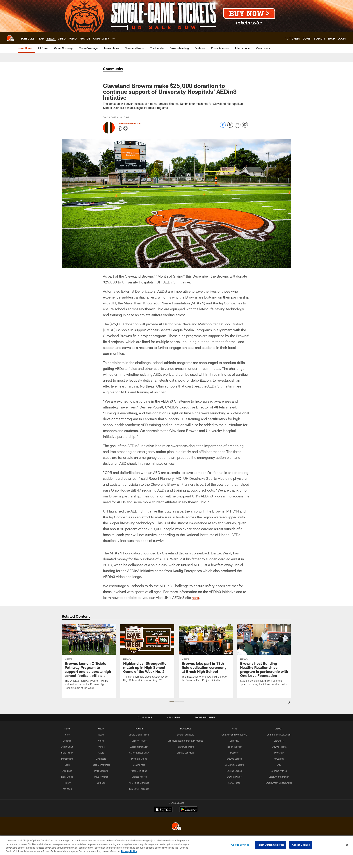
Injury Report (67, 752)
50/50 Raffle (234, 782)
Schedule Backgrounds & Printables (185, 740)
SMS (279, 764)
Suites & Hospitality (139, 752)
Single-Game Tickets (139, 734)
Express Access (139, 776)
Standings (67, 771)
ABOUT (279, 728)
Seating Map (139, 764)
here (195, 597)
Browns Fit (279, 740)
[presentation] (289, 702)
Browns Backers (234, 758)
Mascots (234, 752)
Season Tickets (139, 740)
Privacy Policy (129, 851)
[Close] (347, 845)
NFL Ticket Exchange (139, 782)
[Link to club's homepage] (10, 38)
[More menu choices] (113, 38)
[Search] (286, 38)
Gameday (234, 740)
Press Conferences (101, 764)
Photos (101, 746)
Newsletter (279, 758)
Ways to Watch (101, 776)
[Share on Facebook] (223, 126)
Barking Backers (234, 771)
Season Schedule (185, 734)
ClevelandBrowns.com (129, 123)
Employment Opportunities (278, 782)
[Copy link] (245, 125)
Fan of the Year (234, 746)
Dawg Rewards (234, 776)
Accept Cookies (301, 844)
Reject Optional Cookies (270, 844)
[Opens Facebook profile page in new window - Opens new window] (120, 128)
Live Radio (101, 758)
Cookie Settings (240, 844)
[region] (176, 845)
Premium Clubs (139, 758)
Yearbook (67, 789)
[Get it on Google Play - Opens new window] (188, 811)
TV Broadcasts (101, 771)
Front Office (67, 776)
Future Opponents (185, 746)
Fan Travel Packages (139, 789)
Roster (67, 734)
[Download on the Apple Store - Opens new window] (163, 810)
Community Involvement (279, 734)
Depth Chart (67, 746)
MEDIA (101, 728)
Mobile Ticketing (139, 771)
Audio (101, 752)
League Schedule (185, 752)
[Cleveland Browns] (176, 826)
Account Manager (139, 746)
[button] (171, 702)
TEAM (67, 728)
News (101, 734)
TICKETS (139, 728)
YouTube (101, 782)
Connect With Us (279, 771)
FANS (234, 728)
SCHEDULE (185, 728)
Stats (67, 764)
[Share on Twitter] (230, 126)
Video (101, 740)
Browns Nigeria (279, 746)
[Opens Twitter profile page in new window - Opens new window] (125, 128)
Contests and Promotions (234, 734)
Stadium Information (279, 776)
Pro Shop (279, 752)
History (67, 782)
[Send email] (237, 126)
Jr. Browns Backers (234, 764)
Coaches (67, 740)
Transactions (67, 758)
